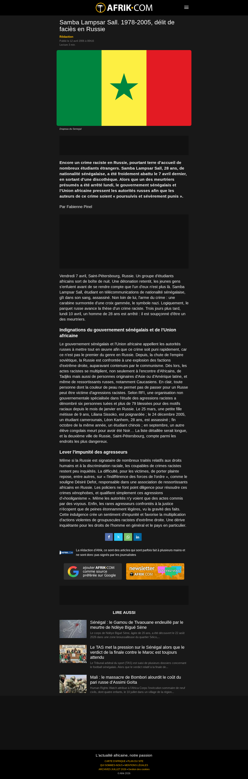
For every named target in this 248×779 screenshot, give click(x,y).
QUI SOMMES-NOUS (111, 765)
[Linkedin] (137, 537)
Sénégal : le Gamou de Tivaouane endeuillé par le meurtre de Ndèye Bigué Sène (136, 625)
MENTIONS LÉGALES (136, 765)
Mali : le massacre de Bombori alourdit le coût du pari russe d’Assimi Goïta (135, 680)
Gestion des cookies (139, 769)
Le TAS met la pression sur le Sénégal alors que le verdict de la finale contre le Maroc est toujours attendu (137, 652)
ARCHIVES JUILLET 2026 (112, 769)
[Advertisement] (124, 145)
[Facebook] (109, 537)
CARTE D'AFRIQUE (115, 761)
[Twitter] (118, 537)
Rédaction (66, 36)
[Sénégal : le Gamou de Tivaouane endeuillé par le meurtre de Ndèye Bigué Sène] (73, 629)
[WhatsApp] (128, 537)
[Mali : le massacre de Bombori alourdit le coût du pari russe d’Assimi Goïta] (73, 684)
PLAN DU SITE (135, 761)
